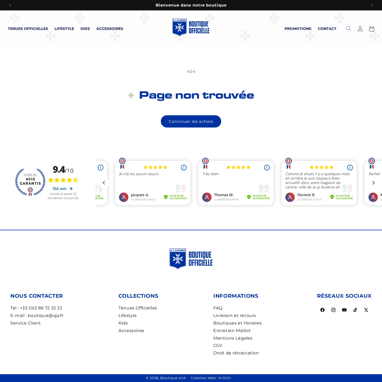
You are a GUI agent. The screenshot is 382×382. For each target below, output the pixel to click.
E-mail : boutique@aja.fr (36, 315)
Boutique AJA (173, 378)
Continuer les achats (191, 121)
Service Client (25, 323)
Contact (327, 28)
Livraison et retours (234, 315)
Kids (85, 28)
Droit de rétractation (236, 353)
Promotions (298, 28)
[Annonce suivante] (372, 5)
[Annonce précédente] (10, 5)
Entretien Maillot (232, 330)
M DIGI (225, 378)
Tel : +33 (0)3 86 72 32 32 (36, 307)
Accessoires (109, 28)
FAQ (217, 307)
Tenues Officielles (28, 28)
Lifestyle (64, 28)
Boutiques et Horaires (237, 323)
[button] (371, 28)
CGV (217, 345)
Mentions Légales (233, 338)
